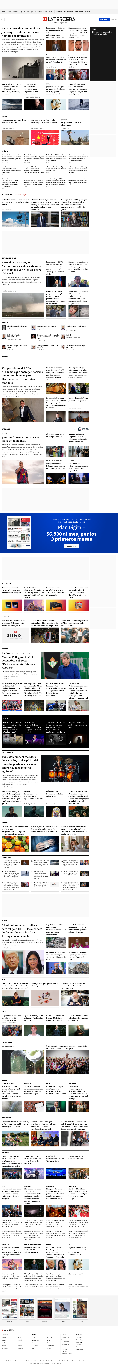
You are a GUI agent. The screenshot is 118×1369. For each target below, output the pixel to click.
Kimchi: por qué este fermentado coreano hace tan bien (78, 1287)
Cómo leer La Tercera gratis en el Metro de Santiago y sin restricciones (74, 623)
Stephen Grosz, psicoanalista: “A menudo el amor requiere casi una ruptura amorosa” (31, 89)
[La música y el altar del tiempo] (56, 811)
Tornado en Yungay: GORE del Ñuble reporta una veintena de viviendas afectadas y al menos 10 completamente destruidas (56, 181)
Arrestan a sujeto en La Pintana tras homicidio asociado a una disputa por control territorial (78, 180)
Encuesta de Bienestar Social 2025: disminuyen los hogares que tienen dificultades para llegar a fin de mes (56, 403)
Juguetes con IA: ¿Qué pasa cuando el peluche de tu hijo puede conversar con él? (55, 90)
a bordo (71, 461)
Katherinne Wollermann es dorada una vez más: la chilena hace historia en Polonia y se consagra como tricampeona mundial (78, 691)
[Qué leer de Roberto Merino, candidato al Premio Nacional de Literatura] (75, 998)
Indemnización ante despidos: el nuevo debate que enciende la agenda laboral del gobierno (78, 439)
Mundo (45, 12)
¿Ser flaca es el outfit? (76, 1274)
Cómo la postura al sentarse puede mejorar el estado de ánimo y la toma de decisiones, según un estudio (74, 830)
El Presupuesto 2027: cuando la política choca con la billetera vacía (48, 336)
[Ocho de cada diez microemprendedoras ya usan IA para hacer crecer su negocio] (34, 1106)
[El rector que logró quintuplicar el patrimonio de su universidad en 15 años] (56, 1106)
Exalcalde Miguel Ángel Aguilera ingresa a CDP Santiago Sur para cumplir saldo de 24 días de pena (78, 267)
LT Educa (87, 12)
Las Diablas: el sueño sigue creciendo (75, 346)
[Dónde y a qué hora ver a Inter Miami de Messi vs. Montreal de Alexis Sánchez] (84, 873)
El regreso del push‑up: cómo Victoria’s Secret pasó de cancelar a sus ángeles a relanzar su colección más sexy (34, 169)
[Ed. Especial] (62, 1319)
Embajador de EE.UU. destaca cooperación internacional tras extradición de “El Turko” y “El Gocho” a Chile (56, 157)
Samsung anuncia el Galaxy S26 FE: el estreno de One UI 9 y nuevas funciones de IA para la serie (11, 1288)
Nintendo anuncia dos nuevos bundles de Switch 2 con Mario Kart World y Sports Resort (78, 593)
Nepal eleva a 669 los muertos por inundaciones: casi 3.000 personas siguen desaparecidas (56, 929)
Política (9, 12)
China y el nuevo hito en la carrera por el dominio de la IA (44, 121)
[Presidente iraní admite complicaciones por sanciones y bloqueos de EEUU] (56, 968)
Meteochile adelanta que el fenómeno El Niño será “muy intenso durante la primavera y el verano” (11, 89)
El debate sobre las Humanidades (13, 336)
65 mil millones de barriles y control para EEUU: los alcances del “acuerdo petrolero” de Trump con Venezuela (79, 157)
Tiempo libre (7, 1042)
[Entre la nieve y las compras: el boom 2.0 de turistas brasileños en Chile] (15, 219)
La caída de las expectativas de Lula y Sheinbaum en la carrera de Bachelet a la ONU (56, 58)
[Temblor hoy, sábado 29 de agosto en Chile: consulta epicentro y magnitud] (15, 635)
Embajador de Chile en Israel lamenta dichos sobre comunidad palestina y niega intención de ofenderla (55, 33)
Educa (48, 1084)
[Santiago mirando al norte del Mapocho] (33, 347)
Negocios (22, 12)
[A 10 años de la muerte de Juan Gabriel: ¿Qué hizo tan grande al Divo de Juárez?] (34, 739)
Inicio (3, 12)
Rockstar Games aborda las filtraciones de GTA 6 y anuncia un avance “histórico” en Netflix (34, 593)
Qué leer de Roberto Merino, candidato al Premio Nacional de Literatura (74, 986)
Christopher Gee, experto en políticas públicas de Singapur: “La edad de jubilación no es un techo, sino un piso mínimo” (75, 1125)
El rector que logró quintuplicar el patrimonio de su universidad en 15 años (56, 1090)
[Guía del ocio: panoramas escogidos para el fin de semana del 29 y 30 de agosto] (67, 1062)
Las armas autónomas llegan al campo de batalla (15, 121)
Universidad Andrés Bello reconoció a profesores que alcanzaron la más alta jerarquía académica (12, 1161)
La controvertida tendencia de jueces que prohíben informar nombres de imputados (21, 32)
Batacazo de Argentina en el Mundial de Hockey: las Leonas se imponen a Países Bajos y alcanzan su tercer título (12, 690)
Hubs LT (5, 1080)
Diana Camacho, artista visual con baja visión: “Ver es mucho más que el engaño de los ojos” (15, 986)
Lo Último (59, 12)
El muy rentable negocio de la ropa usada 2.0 (56, 435)
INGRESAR (114, 19)
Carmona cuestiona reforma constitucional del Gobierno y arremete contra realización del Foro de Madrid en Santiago (34, 181)
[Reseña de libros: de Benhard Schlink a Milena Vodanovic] (56, 1030)
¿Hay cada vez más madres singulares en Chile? (77, 725)
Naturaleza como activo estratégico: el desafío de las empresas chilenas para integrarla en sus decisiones (11, 1093)
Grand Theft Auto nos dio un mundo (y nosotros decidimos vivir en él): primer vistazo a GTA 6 (12, 1252)
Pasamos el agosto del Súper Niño (17, 346)
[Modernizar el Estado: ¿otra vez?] (63, 327)
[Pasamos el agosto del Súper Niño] (4, 347)
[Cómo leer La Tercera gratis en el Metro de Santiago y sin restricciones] (75, 635)
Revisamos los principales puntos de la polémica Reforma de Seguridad (78, 467)
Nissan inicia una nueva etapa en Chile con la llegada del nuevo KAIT (33, 1160)
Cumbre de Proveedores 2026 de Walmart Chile (55, 1158)
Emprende (27, 1084)
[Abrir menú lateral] (3, 19)
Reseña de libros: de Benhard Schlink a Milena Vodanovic (55, 1018)
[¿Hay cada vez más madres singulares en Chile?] (77, 739)
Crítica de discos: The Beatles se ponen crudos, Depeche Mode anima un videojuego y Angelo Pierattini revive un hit (79, 798)
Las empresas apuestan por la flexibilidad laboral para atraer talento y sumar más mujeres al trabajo (78, 1093)
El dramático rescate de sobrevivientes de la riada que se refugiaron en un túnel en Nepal (12, 727)
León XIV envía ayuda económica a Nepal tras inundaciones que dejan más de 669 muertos (12, 169)
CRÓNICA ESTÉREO (52, 791)
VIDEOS (5, 718)
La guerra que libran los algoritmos (71, 124)
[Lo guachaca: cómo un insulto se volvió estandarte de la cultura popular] (12, 1030)
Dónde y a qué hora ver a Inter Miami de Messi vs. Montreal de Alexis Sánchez (71, 873)
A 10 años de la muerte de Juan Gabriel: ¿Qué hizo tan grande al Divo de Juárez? (34, 727)
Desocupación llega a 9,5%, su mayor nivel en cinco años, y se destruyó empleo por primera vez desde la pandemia (79, 372)
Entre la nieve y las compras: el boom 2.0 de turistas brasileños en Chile (15, 202)
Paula (48, 84)
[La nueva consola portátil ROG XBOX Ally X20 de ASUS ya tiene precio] (56, 605)
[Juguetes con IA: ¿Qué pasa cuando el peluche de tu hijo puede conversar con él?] (56, 104)
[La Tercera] (9, 1319)
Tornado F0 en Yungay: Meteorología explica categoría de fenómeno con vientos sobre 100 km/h (34, 157)
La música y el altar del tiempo (55, 795)
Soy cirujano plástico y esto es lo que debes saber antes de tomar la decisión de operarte (44, 829)
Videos (51, 12)
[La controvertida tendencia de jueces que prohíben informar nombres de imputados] (23, 68)
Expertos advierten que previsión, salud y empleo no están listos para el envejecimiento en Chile (43, 1125)
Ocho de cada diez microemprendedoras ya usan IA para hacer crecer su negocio (33, 1090)
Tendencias (50, 1186)
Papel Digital (79, 12)
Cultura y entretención (32, 1245)
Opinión (64, 120)
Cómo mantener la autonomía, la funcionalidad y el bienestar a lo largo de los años (15, 1124)
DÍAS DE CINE (28, 791)
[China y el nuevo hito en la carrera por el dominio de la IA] (45, 137)
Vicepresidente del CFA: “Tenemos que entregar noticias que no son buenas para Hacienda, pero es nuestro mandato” (22, 375)
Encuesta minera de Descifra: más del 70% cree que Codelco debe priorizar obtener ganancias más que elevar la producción (55, 374)
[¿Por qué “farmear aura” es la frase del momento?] (23, 472)
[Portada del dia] (19, 548)
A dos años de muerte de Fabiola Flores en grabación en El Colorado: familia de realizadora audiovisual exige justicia (78, 297)
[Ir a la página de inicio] (59, 19)
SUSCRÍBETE (71, 546)
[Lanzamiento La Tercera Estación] (79, 1173)
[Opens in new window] (45, 1319)
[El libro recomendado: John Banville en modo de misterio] (79, 1030)
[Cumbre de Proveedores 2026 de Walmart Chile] (56, 1173)
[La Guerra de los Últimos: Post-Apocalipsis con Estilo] (34, 811)
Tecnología (30, 12)
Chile (3, 1186)
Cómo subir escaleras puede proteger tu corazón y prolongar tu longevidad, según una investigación (78, 89)
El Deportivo (38, 12)
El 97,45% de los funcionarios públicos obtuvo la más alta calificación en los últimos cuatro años (41, 875)
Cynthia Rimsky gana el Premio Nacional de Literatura (33, 1018)
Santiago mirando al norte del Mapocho (47, 346)
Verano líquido (8, 1046)
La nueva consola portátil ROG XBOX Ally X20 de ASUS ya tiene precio (55, 591)
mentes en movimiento (54, 461)
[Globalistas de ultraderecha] (4, 327)
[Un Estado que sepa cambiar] (33, 327)
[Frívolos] (63, 336)
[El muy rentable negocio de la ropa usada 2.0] (56, 451)
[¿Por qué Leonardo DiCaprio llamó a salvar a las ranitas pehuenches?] (56, 478)
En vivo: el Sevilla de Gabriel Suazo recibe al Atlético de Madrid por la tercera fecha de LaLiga (78, 1194)
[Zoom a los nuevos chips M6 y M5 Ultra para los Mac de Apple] (12, 605)
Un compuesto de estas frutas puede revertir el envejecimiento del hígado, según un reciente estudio (15, 830)
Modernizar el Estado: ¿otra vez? (76, 327)
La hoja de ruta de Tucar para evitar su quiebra (78, 399)
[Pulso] (27, 1319)
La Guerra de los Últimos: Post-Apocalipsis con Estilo (33, 796)
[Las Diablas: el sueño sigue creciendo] (63, 347)
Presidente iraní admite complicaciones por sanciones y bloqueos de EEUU (56, 956)
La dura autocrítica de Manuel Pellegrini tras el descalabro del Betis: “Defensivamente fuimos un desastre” (19, 660)
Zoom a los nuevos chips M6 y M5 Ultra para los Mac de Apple (11, 590)
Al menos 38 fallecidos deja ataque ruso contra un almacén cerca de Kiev (56, 168)
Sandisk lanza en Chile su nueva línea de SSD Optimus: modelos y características (11, 1276)
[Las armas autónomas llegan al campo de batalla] (15, 137)
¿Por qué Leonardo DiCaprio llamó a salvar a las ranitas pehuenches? (56, 466)
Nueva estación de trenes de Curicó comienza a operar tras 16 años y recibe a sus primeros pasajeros (11, 157)
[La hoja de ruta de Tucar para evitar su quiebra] (79, 416)
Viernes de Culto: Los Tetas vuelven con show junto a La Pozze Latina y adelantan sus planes (55, 727)
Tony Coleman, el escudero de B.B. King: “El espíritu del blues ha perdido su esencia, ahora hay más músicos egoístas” (20, 764)
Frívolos (69, 335)
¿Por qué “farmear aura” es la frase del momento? (20, 439)
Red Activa (72, 1084)
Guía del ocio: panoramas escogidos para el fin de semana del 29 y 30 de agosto (66, 1047)
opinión (4, 434)
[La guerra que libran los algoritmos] (75, 137)
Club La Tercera (68, 12)
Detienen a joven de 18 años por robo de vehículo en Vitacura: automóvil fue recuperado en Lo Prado (78, 169)
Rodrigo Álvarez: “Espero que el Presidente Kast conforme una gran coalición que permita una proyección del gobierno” (74, 205)
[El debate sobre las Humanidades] (4, 336)
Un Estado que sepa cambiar (46, 326)
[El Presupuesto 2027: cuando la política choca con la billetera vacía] (33, 336)
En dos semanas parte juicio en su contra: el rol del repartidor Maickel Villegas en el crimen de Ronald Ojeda (79, 33)
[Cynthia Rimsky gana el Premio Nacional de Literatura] (34, 1030)
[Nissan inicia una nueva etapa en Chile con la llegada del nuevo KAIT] (34, 1173)
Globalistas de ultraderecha (17, 326)
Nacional (15, 12)
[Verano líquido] (23, 1062)
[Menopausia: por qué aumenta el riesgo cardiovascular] (45, 998)
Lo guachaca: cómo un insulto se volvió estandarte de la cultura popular (12, 1019)
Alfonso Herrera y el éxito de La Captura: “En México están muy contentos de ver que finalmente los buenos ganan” (12, 798)
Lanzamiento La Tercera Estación (76, 1157)
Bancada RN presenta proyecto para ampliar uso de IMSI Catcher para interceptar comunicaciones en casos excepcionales (11, 182)
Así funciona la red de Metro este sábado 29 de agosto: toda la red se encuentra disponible (44, 623)
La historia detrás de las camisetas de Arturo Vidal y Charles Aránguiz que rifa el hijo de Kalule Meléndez (56, 690)
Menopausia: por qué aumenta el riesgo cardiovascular (44, 985)
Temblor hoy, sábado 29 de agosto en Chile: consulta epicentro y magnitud (13, 623)
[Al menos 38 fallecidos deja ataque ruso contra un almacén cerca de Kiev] (79, 968)
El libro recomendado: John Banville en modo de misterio (78, 1018)
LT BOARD (6, 429)
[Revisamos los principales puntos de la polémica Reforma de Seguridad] (79, 478)
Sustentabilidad (8, 1084)
